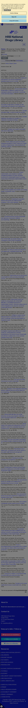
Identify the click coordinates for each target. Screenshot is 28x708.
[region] (14, 11)
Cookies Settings (14, 13)
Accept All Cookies (14, 20)
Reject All (14, 16)
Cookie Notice (7, 10)
